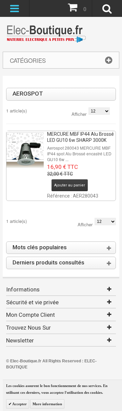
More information (47, 404)
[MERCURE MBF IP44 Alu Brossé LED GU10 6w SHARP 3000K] (25, 149)
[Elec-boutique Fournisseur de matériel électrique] (46, 34)
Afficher (79, 114)
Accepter (19, 404)
